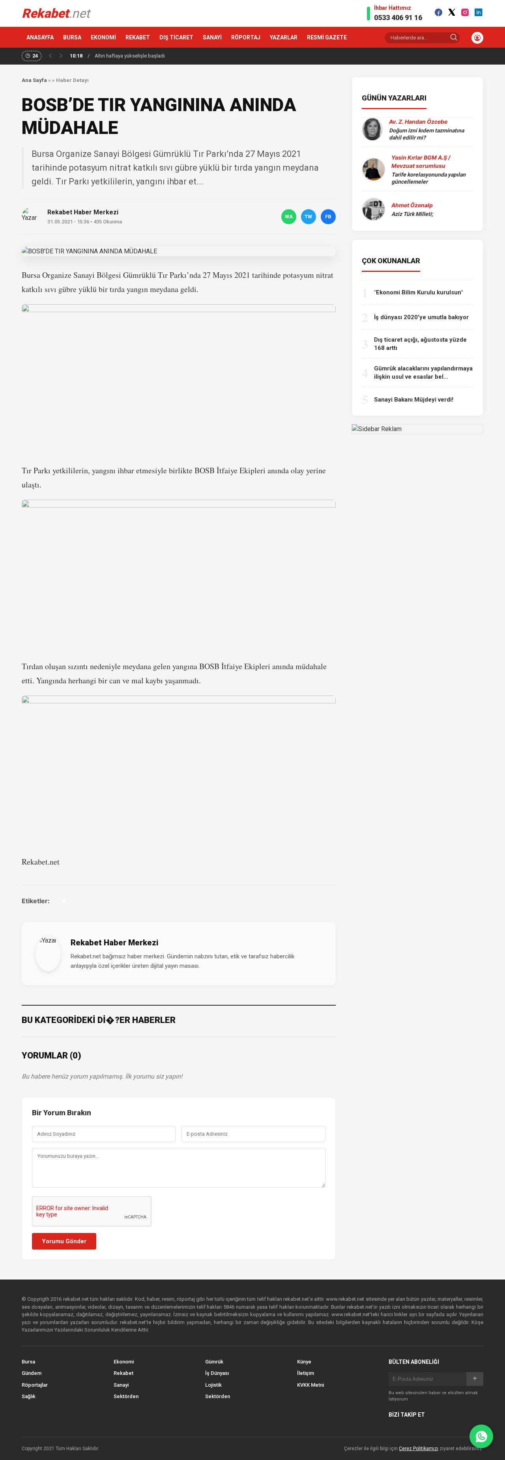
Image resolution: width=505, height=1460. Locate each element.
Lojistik (213, 1385)
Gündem (31, 1373)
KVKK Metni (310, 1385)
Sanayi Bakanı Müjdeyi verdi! (413, 399)
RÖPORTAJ (245, 37)
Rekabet (123, 1373)
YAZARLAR (283, 37)
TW (308, 216)
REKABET (137, 37)
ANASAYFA (40, 37)
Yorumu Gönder (64, 1241)
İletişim (305, 1373)
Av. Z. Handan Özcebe (418, 121)
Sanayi (121, 1385)
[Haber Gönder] (481, 1436)
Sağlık (29, 1396)
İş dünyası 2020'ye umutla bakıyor (421, 317)
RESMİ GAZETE (327, 37)
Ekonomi (124, 1362)
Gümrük (214, 1362)
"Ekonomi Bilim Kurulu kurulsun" (418, 292)
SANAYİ (212, 37)
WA (289, 216)
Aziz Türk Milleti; (412, 214)
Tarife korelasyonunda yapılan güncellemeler (428, 178)
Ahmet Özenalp (412, 205)
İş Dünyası (217, 1373)
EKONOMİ (103, 37)
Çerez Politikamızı (418, 1448)
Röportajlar (35, 1385)
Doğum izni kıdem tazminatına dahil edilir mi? (426, 134)
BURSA (72, 37)
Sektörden (126, 1396)
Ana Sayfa (34, 80)
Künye (304, 1362)
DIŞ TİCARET (176, 37)
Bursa (28, 1362)
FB (328, 216)
